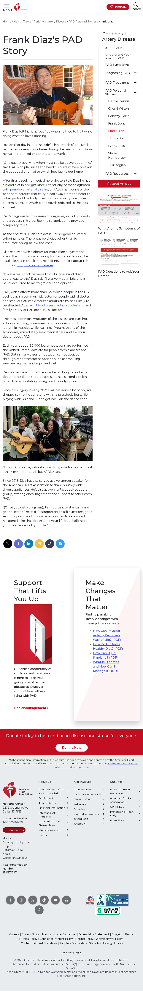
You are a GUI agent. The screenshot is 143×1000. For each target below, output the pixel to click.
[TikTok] (44, 900)
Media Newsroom (50, 830)
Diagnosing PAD (117, 73)
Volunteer (80, 808)
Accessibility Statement (93, 934)
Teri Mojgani (117, 165)
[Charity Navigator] (117, 900)
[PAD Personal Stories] (135, 92)
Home (7, 21)
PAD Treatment (117, 82)
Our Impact (46, 798)
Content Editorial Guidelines (39, 943)
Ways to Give (82, 799)
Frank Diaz (106, 21)
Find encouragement (30, 708)
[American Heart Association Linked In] (66, 900)
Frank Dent (116, 123)
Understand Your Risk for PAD (118, 56)
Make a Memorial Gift (87, 794)
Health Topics (22, 21)
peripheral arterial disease (29, 189)
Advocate (80, 804)
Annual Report (48, 803)
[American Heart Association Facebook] (10, 900)
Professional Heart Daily (122, 813)
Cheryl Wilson (118, 108)
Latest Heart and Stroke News (49, 823)
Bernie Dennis (118, 101)
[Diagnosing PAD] (135, 73)
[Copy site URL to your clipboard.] (50, 544)
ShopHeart (81, 818)
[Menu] (7, 6)
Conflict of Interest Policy (56, 939)
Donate (120, 6)
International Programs (47, 814)
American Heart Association (120, 791)
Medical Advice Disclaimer (59, 934)
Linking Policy (84, 939)
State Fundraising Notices (106, 943)
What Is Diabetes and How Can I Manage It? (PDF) (106, 666)
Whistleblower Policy (109, 939)
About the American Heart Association (51, 791)
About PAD (113, 48)
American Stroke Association (120, 800)
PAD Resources (117, 173)
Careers (43, 834)
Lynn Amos (116, 146)
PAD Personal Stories (82, 21)
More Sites (117, 820)
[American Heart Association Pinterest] (39, 910)
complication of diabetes (35, 265)
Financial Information (52, 807)
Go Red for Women (86, 813)
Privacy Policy (31, 934)
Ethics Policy (29, 939)
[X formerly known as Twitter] (33, 900)
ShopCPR (80, 823)
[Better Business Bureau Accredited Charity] (100, 900)
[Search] (135, 4)
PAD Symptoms (117, 65)
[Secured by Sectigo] (108, 910)
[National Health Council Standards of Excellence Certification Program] (90, 900)
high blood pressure (44, 305)
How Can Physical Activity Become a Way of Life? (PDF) (107, 635)
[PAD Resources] (135, 173)
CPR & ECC (117, 806)
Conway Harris (118, 116)
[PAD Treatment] (135, 82)
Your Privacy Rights (71, 952)
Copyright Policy (122, 934)
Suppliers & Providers (73, 943)
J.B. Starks (115, 138)
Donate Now (71, 747)
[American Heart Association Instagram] (21, 900)
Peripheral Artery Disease (50, 21)
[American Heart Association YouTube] (55, 900)
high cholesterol (72, 305)
